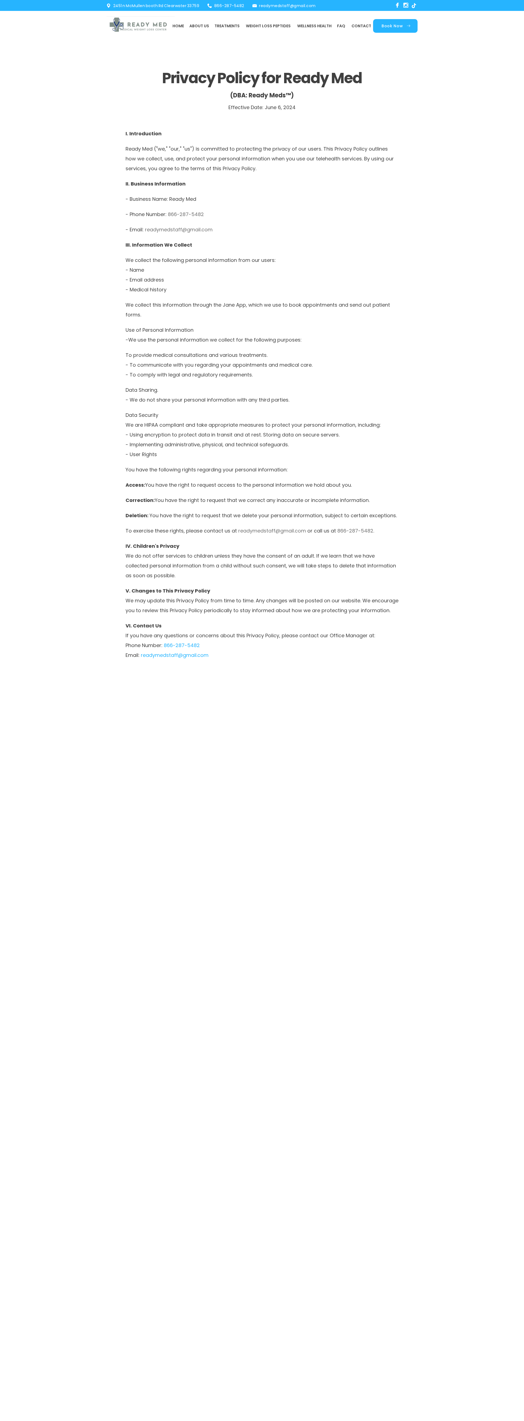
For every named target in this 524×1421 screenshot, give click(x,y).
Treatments (227, 26)
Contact (361, 26)
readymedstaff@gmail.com (287, 5)
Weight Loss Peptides (268, 26)
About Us (199, 26)
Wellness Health (314, 26)
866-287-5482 (229, 5)
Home (178, 26)
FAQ (341, 26)
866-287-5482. (355, 530)
